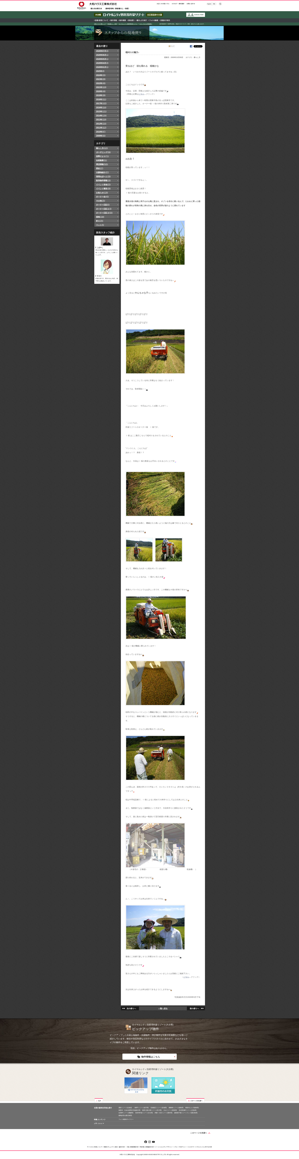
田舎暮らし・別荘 (112, 24)
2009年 (100, 136)
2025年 (100, 71)
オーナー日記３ (104, 213)
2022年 (100, 83)
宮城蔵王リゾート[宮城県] (159, 1107)
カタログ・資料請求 (178, 4)
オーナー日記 (103, 205)
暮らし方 (102, 148)
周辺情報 (102, 164)
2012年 (101, 123)
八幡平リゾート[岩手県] (141, 1107)
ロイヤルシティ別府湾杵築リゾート (128, 24)
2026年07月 (102, 51)
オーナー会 (102, 197)
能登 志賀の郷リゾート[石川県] (152, 1110)
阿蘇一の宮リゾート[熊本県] (163, 1113)
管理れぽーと (103, 176)
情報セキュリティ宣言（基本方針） (115, 1147)
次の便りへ (131, 1008)
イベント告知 (103, 184)
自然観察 (101, 160)
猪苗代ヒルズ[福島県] (192, 1107)
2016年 (101, 107)
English (209, 4)
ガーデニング (103, 152)
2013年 (101, 119)
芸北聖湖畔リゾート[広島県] (187, 1110)
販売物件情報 (103, 180)
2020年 (100, 91)
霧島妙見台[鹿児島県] (125, 1115)
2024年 (100, 75)
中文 (214, 4)
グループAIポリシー (180, 1147)
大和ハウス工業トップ (100, 24)
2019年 (100, 95)
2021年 (101, 87)
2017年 (101, 103)
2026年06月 (102, 55)
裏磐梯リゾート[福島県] (176, 1107)
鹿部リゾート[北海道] (125, 1107)
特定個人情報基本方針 (147, 1147)
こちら (141, 94)
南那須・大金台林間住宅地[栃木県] (129, 1110)
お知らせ (102, 193)
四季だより (102, 156)
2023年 (100, 79)
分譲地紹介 (102, 172)
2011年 (101, 127)
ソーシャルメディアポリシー (164, 1147)
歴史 (99, 168)
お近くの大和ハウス (163, 4)
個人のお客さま (96, 9)
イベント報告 (103, 188)
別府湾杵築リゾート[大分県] (144, 1113)
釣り (99, 221)
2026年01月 (102, 67)
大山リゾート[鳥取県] (170, 1110)
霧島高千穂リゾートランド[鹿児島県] (185, 1113)
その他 (100, 201)
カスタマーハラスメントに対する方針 (200, 1147)
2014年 (101, 115)
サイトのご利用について (94, 1147)
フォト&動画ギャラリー (126, 1119)
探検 (100, 217)
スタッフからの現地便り (145, 24)
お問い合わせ (191, 4)
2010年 (100, 132)
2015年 (101, 111)
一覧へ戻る (163, 1008)
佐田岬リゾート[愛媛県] (126, 1113)
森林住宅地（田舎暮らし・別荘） (117, 9)
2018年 (101, 99)
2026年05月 (102, 59)
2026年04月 (102, 63)
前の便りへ (194, 1008)
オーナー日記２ (103, 209)
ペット (100, 225)
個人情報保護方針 (133, 1147)
